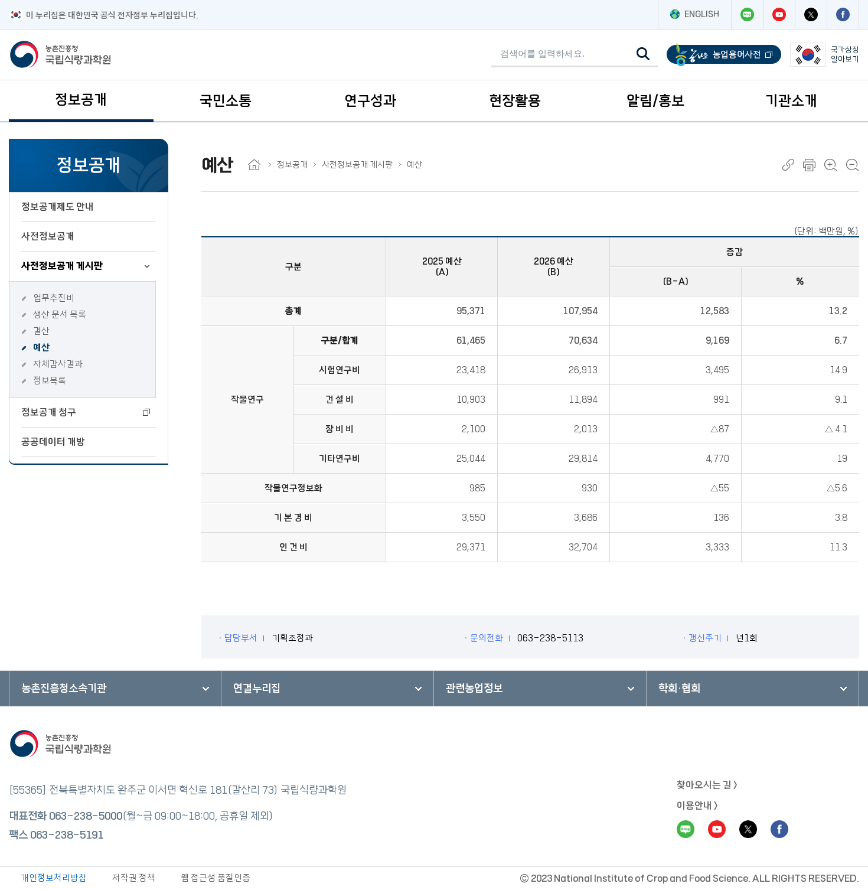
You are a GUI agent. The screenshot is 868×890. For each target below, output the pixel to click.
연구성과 (370, 101)
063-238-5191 (66, 835)
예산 (41, 348)
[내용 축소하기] (852, 165)
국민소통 (226, 101)
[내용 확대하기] (830, 165)
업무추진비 (53, 298)
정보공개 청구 (48, 412)
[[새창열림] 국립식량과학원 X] (811, 14)
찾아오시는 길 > (707, 785)
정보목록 (49, 381)
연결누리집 (256, 689)
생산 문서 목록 (59, 314)
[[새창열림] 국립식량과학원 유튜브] (779, 14)
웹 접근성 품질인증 (215, 878)
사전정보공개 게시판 (62, 265)
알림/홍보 (655, 101)
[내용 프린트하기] (809, 165)
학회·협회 (679, 689)
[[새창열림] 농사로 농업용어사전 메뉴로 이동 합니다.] (724, 54)
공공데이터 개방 (53, 441)
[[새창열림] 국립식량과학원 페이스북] (843, 14)
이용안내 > (697, 805)
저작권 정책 (133, 878)
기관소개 (791, 101)
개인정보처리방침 (54, 878)
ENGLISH (701, 14)
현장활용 (515, 101)
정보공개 (81, 99)
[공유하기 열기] (788, 165)
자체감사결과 (58, 364)
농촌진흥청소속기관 (63, 689)
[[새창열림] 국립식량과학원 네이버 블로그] (747, 14)
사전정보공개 (47, 236)
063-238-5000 (85, 816)
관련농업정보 (474, 689)
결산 (41, 331)
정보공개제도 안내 (57, 206)
